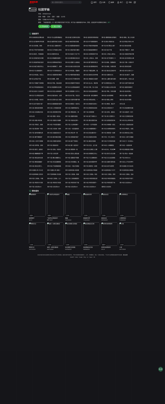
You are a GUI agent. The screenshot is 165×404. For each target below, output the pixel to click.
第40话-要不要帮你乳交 (91, 62)
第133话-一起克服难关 (72, 128)
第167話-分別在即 (52, 153)
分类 (103, 2)
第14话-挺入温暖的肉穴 (54, 45)
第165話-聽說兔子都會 (126, 149)
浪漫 (58, 16)
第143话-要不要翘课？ (36, 137)
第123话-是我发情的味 (108, 120)
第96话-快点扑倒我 (125, 99)
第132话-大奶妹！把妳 (54, 128)
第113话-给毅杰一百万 (126, 112)
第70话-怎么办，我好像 (91, 83)
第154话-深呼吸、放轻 (36, 145)
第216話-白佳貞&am (126, 182)
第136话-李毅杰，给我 (126, 128)
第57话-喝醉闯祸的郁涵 (72, 75)
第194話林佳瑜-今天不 (108, 170)
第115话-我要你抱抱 (71, 116)
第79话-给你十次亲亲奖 (36, 91)
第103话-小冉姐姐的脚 (54, 108)
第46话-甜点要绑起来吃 (91, 66)
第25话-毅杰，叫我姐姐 (36, 54)
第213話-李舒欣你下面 (72, 182)
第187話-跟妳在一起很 (90, 166)
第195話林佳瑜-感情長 (126, 170)
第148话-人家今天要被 (126, 137)
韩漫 (43, 16)
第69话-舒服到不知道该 (72, 83)
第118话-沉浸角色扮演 (126, 116)
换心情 (160, 369)
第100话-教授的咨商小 (90, 104)
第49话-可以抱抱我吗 (35, 70)
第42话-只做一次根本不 (127, 62)
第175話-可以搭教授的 (90, 158)
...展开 (108, 22)
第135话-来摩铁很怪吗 (108, 128)
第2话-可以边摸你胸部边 (54, 37)
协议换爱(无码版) (70, 247)
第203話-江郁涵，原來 (108, 174)
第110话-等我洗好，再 (72, 112)
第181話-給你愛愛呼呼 (90, 162)
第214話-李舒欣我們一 (90, 182)
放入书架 (57, 26)
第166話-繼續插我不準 (36, 153)
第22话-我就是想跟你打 (91, 50)
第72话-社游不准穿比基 (127, 83)
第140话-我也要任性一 (90, 133)
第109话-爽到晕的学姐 (54, 112)
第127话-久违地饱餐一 (72, 124)
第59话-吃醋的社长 (107, 75)
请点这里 (125, 255)
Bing (85, 257)
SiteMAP (72, 257)
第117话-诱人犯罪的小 (108, 116)
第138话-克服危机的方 (54, 133)
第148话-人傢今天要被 (36, 141)
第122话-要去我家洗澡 (90, 120)
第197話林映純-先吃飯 (54, 174)
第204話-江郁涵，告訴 (126, 174)
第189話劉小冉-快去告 (126, 166)
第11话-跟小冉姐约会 (108, 41)
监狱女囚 (104, 218)
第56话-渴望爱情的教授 (54, 75)
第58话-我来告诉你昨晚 (91, 75)
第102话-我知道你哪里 (36, 108)
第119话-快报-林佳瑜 (35, 120)
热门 (121, 2)
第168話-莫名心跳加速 (72, 153)
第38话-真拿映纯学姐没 (54, 62)
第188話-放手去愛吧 (108, 166)
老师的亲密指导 (106, 247)
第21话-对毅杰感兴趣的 (72, 50)
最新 (112, 2)
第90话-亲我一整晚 (125, 95)
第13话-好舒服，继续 (35, 45)
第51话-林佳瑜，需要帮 (72, 70)
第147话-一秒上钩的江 (108, 137)
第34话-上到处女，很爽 (91, 58)
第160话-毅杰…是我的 (36, 149)
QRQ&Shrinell (46, 14)
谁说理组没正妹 (88, 247)
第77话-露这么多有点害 (109, 87)
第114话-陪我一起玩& (53, 116)
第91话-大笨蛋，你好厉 (36, 99)
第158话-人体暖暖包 (108, 145)
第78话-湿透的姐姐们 (126, 87)
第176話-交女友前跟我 (108, 158)
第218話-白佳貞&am (53, 186)
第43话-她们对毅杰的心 (36, 66)
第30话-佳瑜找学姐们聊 (127, 54)
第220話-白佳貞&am (90, 186)
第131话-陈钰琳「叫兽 (36, 128)
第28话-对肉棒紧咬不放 (91, 54)
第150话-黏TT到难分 (71, 141)
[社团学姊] (32, 9)
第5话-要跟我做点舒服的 (109, 37)
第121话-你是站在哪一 (72, 120)
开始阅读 (44, 26)
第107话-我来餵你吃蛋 (126, 108)
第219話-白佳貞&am (71, 186)
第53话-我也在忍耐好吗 (109, 70)
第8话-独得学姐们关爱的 (54, 41)
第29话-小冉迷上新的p (108, 54)
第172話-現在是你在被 (36, 158)
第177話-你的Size (125, 158)
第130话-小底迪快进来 (126, 124)
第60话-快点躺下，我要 (127, 75)
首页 (95, 2)
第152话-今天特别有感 (108, 141)
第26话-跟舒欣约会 (53, 54)
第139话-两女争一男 (71, 133)
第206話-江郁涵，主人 (54, 178)
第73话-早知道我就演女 (36, 87)
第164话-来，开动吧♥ (108, 149)
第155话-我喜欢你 (52, 145)
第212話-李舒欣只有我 (54, 182)
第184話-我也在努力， (36, 166)
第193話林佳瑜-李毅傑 (90, 170)
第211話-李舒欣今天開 (36, 182)
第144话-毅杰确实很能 (54, 137)
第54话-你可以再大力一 (127, 70)
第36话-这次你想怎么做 (127, 58)
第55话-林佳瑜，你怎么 (36, 75)
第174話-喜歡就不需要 (72, 158)
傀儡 (66, 218)
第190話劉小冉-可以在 (36, 170)
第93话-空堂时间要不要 (72, 99)
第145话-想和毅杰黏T (72, 137)
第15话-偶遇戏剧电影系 (72, 45)
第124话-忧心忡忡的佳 (126, 120)
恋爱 (53, 16)
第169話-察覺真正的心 (90, 153)
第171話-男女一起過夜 (126, 153)
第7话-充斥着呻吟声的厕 (36, 41)
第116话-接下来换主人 (90, 116)
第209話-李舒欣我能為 (108, 178)
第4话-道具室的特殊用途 (91, 37)
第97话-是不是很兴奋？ (36, 104)
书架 (130, 2)
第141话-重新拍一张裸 (108, 133)
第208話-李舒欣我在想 (90, 178)
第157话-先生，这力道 (90, 145)
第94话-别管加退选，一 (91, 99)
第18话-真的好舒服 (125, 45)
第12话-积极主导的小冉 (127, 41)
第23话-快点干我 (107, 50)
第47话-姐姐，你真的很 (109, 66)
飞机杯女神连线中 (52, 218)
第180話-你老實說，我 (72, 162)
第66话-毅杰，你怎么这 (127, 79)
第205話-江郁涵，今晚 (36, 178)
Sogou (90, 257)
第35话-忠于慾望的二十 (109, 58)
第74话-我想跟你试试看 (54, 87)
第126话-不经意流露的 (54, 124)
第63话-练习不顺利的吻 (72, 79)
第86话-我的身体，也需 (54, 95)
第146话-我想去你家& (90, 137)
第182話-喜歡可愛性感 (108, 162)
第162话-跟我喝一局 (71, 149)
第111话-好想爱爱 (89, 112)
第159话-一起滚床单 (126, 145)
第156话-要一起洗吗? (71, 145)
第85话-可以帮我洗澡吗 (36, 95)
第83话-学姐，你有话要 (109, 91)
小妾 (120, 247)
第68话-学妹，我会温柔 (54, 83)
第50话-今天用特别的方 (54, 70)
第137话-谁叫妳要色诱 (36, 133)
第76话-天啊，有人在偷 (91, 87)
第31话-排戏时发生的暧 (36, 58)
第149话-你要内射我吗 (54, 141)
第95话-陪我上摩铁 (107, 99)
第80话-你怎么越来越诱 (54, 91)
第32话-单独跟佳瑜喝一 (54, 58)
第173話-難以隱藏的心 (54, 158)
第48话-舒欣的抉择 (125, 66)
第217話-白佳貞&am (35, 186)
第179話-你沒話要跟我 (54, 162)
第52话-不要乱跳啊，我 (91, 70)
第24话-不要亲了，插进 (127, 50)
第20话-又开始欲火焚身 (54, 50)
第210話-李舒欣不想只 (126, 178)
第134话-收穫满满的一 (90, 128)
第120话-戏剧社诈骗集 (54, 120)
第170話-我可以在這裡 (108, 153)
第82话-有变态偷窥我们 (91, 91)
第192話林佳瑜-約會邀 (72, 170)
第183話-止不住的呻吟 (126, 162)
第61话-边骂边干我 (35, 79)
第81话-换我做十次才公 (72, 91)
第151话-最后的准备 (90, 141)
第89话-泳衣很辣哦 (107, 95)
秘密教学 (31, 218)
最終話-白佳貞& (106, 186)
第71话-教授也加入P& (108, 83)
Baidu (76, 257)
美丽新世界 (86, 218)
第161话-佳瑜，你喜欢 (54, 149)
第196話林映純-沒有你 (36, 174)
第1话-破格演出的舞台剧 (36, 37)
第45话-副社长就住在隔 (72, 66)
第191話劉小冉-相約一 (54, 170)
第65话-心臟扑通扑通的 (109, 79)
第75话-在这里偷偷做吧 (72, 87)
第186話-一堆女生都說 (72, 166)
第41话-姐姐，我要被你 (109, 62)
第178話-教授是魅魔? (35, 162)
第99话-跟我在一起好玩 (72, 104)
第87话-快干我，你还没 (72, 95)
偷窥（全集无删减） (53, 247)
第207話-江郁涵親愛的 (72, 178)
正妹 (48, 16)
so (87, 257)
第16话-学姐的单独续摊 (91, 45)
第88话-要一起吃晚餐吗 (91, 95)
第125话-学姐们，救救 (36, 124)
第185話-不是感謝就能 (54, 166)
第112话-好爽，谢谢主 (108, 112)
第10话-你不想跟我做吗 (91, 41)
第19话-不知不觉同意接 (36, 50)
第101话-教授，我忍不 (108, 104)
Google (80, 257)
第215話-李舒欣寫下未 (108, 182)
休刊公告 (122, 104)
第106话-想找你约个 (108, 108)
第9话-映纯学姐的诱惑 (72, 41)
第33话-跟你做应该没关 (72, 58)
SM (94, 257)
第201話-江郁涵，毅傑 (72, 174)
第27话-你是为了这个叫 (72, 54)
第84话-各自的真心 (125, 91)
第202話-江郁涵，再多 (90, 174)
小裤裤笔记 (122, 218)
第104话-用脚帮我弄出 (72, 108)
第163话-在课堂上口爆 (90, 149)
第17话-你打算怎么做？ (109, 45)
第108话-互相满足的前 (36, 112)
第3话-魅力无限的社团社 (72, 37)
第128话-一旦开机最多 (90, 124)
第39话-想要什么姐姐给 (72, 62)
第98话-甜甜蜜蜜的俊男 (54, 104)
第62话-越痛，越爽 (53, 79)
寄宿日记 (31, 247)
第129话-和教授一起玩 (108, 124)
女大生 (63, 16)
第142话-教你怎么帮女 (126, 133)
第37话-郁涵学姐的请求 (36, 62)
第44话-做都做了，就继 (54, 66)
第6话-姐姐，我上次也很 (127, 37)
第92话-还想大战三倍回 (54, 99)
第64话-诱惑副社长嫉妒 (91, 79)
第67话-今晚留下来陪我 (36, 83)
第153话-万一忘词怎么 (126, 141)
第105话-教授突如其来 (90, 108)
